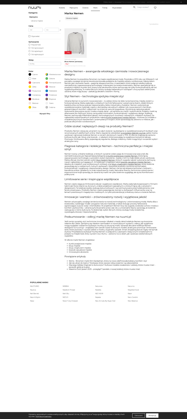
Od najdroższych (37, 54)
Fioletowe (53, 95)
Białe (34, 79)
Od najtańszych (37, 51)
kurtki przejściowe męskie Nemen (121, 117)
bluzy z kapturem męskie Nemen (126, 164)
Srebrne (52, 107)
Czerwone (36, 83)
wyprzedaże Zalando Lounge (133, 133)
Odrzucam (139, 416)
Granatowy (36, 95)
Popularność (36, 45)
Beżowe (35, 103)
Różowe (52, 87)
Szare (51, 103)
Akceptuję (152, 416)
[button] (92, 2)
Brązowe (52, 99)
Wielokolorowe (55, 74)
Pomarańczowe (55, 83)
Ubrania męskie (72, 18)
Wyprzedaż (35, 36)
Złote (34, 107)
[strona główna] (38, 8)
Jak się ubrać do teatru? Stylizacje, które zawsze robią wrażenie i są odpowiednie (103, 263)
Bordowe (35, 99)
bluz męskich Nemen (105, 160)
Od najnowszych (37, 48)
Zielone (52, 79)
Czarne (35, 74)
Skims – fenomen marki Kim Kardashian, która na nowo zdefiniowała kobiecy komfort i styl (108, 261)
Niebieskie (53, 91)
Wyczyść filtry (44, 114)
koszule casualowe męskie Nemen (136, 162)
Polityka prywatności (44, 416)
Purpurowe (36, 91)
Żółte (34, 87)
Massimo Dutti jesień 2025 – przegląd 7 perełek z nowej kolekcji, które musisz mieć (104, 269)
